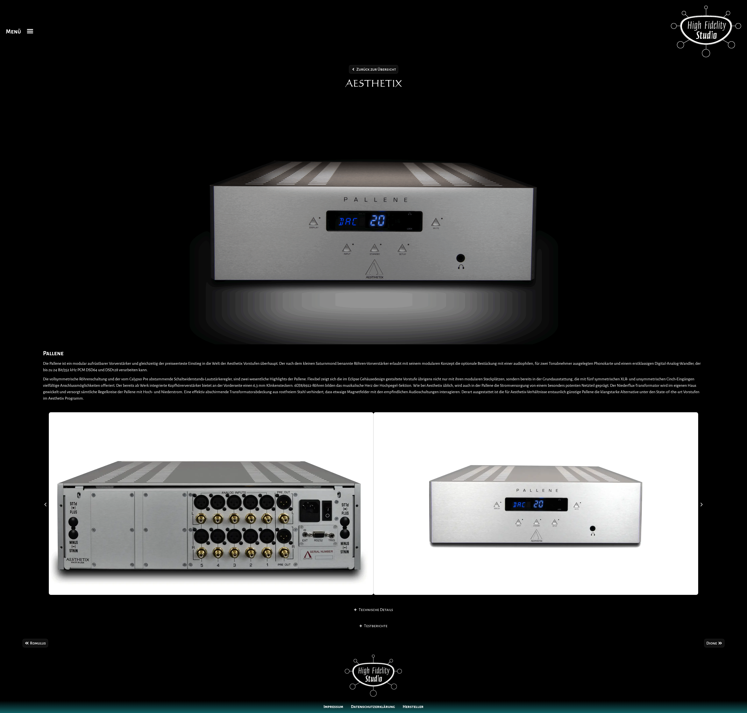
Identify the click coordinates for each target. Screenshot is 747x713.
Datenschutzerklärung (373, 706)
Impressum (333, 706)
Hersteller (413, 706)
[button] (30, 31)
